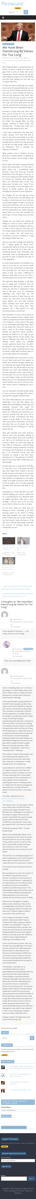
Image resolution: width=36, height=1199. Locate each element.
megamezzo (17, 619)
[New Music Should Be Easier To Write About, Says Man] (8, 560)
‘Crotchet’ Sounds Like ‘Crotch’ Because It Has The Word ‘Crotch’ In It (17, 595)
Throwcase (12, 3)
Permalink (16, 627)
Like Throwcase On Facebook (14, 1127)
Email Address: (6, 1107)
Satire (28, 60)
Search (3, 1175)
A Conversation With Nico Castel (20, 1090)
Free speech (18, 60)
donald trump (11, 60)
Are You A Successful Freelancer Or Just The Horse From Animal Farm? (17, 587)
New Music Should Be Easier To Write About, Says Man (8, 567)
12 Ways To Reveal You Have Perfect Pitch (23, 547)
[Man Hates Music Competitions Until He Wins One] (8, 540)
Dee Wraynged (18, 676)
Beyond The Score (8, 44)
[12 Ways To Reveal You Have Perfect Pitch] (23, 540)
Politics (24, 60)
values (4, 63)
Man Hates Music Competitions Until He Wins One (8, 547)
